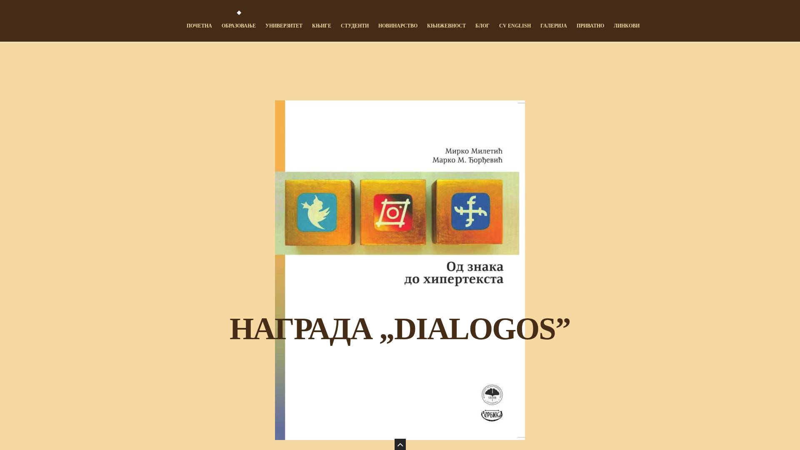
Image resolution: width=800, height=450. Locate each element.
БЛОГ (482, 26)
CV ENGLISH (515, 26)
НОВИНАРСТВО (398, 26)
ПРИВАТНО (590, 26)
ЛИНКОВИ (627, 26)
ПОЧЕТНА (199, 25)
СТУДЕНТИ (355, 26)
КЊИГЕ (321, 26)
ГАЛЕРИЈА (553, 26)
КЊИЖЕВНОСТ (446, 26)
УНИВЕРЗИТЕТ (283, 26)
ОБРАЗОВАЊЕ (239, 26)
